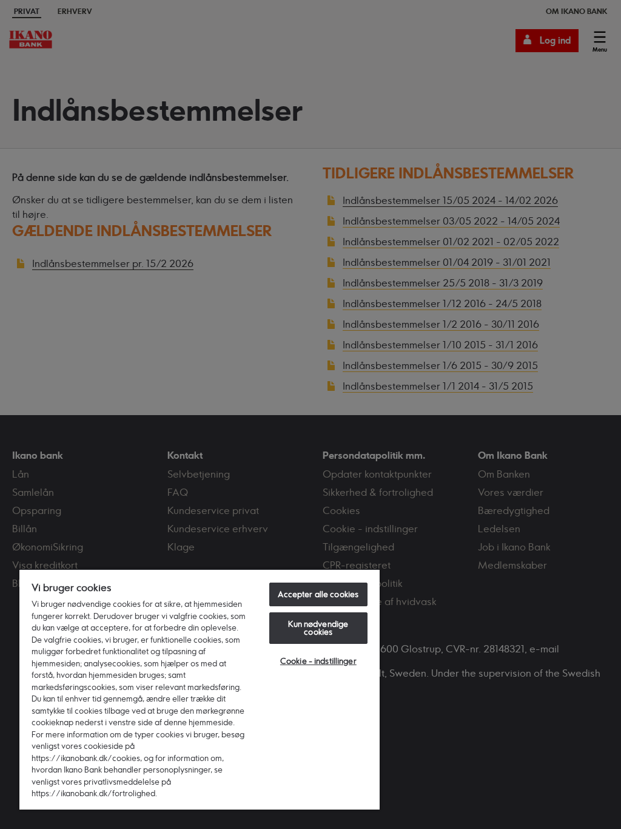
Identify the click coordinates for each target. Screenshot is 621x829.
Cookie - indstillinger (318, 661)
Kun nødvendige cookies (318, 628)
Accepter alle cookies (318, 594)
